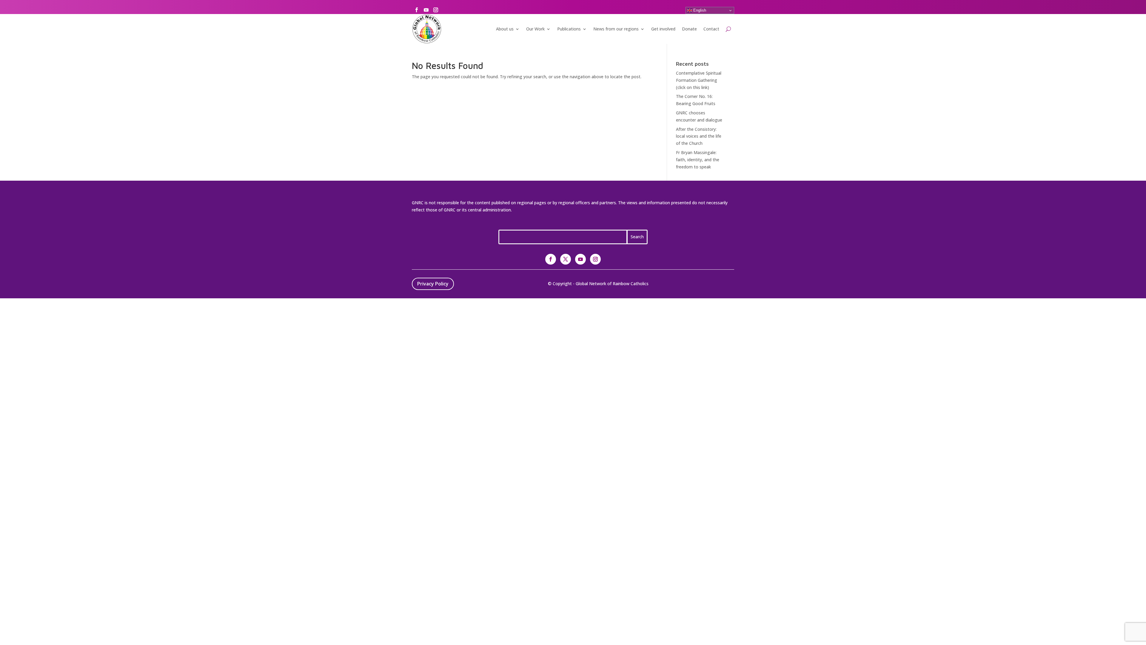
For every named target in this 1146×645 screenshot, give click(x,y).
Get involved (663, 29)
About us (505, 29)
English (699, 10)
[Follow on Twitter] (565, 259)
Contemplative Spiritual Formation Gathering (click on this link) (698, 80)
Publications (569, 29)
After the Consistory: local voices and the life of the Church (698, 136)
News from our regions (616, 29)
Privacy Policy (433, 283)
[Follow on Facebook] (416, 10)
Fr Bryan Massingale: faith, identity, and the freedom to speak (697, 160)
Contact (711, 29)
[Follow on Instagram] (435, 10)
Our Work (535, 29)
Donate (689, 29)
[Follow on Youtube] (426, 10)
